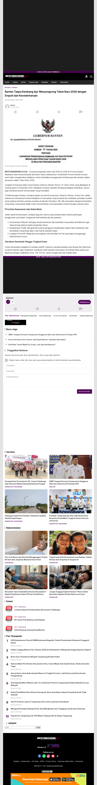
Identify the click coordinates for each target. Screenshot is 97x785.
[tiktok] (57, 756)
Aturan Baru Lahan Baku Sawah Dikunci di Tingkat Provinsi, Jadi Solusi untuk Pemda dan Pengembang (48, 674)
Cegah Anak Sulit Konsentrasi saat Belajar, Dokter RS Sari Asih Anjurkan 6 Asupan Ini (70, 558)
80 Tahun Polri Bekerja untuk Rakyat (29, 620)
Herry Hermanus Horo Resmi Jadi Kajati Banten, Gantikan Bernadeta (37, 340)
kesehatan (73, 316)
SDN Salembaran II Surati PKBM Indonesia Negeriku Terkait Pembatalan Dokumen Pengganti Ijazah (50, 641)
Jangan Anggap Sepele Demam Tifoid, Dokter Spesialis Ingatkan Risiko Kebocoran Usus (68, 593)
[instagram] (48, 756)
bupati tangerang (86, 316)
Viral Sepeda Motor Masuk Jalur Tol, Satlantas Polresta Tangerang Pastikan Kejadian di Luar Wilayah (50, 684)
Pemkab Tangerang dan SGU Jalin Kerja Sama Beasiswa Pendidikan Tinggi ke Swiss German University (68, 518)
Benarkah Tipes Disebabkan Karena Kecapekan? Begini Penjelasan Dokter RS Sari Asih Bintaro (25, 593)
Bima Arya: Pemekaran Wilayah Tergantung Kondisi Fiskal (35, 657)
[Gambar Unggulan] (48, 139)
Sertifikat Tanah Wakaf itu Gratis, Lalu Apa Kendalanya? (31, 345)
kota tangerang (45, 316)
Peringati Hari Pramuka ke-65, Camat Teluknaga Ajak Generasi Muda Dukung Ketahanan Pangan (25, 482)
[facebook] (39, 756)
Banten (14, 87)
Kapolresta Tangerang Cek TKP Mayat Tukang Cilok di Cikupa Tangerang (41, 716)
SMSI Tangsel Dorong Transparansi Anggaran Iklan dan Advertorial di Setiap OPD (42, 335)
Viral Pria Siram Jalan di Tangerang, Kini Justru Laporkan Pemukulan (40, 702)
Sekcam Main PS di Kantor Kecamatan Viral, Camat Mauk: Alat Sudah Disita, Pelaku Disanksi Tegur (50, 665)
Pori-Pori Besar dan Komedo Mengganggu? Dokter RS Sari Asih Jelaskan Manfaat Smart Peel (26, 558)
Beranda (8, 87)
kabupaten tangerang (28, 316)
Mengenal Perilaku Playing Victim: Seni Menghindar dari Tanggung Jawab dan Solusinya (48, 709)
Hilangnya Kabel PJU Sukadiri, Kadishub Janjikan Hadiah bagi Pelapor (25, 517)
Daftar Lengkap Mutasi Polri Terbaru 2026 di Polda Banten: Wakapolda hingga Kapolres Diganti (51, 650)
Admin (12, 105)
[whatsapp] (44, 756)
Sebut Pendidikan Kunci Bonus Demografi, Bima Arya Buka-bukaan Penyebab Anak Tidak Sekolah (48, 693)
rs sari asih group (60, 316)
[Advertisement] (48, 35)
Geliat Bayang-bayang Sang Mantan (29, 630)
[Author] (7, 106)
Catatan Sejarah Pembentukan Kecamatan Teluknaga (37, 610)
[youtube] (53, 756)
